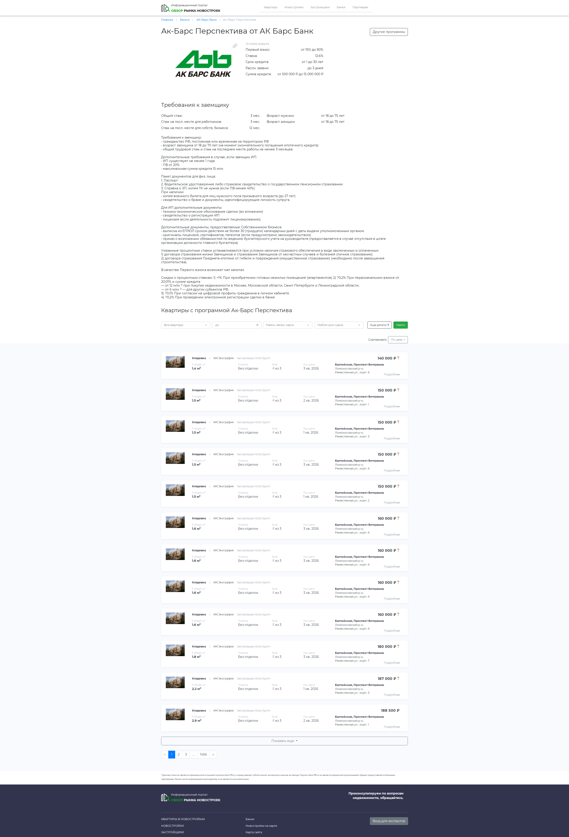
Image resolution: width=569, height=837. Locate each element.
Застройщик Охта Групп (253, 358)
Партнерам (360, 7)
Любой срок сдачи (330, 325)
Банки (341, 7)
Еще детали (379, 325)
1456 (203, 754)
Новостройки (293, 7)
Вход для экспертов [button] (389, 821)
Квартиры (270, 7)
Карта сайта (254, 832)
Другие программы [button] (389, 32)
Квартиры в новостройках (183, 819)
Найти (400, 325)
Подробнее (392, 374)
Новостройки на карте (261, 825)
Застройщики (320, 7)
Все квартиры (173, 325)
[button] (234, 45)
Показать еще (283, 741)
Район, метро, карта (280, 325)
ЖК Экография (223, 358)
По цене (397, 339)
